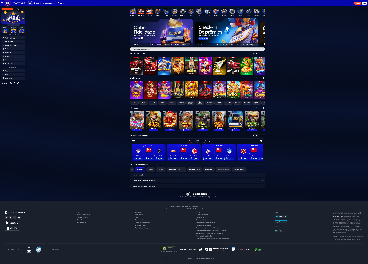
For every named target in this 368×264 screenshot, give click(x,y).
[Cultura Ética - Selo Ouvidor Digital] (233, 249)
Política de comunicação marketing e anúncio (211, 230)
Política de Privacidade (203, 225)
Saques (151, 169)
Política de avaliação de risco (205, 222)
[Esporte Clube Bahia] (38, 249)
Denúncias (166, 258)
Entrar (364, 3)
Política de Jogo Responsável (205, 220)
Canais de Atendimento (142, 222)
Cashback (161, 169)
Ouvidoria (156, 258)
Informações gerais (194, 169)
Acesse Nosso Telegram (143, 228)
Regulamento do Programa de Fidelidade (209, 233)
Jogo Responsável (239, 169)
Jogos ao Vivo (81, 222)
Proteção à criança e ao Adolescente (208, 228)
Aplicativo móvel (140, 225)
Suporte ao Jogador (178, 258)
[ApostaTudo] (18, 3)
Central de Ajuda (140, 220)
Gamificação (208, 169)
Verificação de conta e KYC (176, 169)
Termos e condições (202, 214)
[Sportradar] (244, 249)
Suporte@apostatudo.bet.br (206, 258)
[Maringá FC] (29, 249)
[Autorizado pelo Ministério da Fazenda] (169, 248)
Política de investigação (204, 236)
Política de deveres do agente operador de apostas (212, 238)
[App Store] (12, 228)
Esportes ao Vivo (82, 217)
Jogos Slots (81, 220)
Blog (136, 217)
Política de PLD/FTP (202, 217)
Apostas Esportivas (223, 169)
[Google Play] (12, 223)
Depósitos (140, 169)
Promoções (139, 214)
